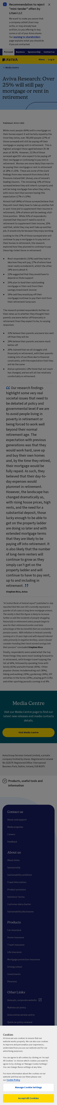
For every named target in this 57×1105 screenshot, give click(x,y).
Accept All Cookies (28, 1098)
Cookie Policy (13, 1080)
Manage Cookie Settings (28, 1087)
